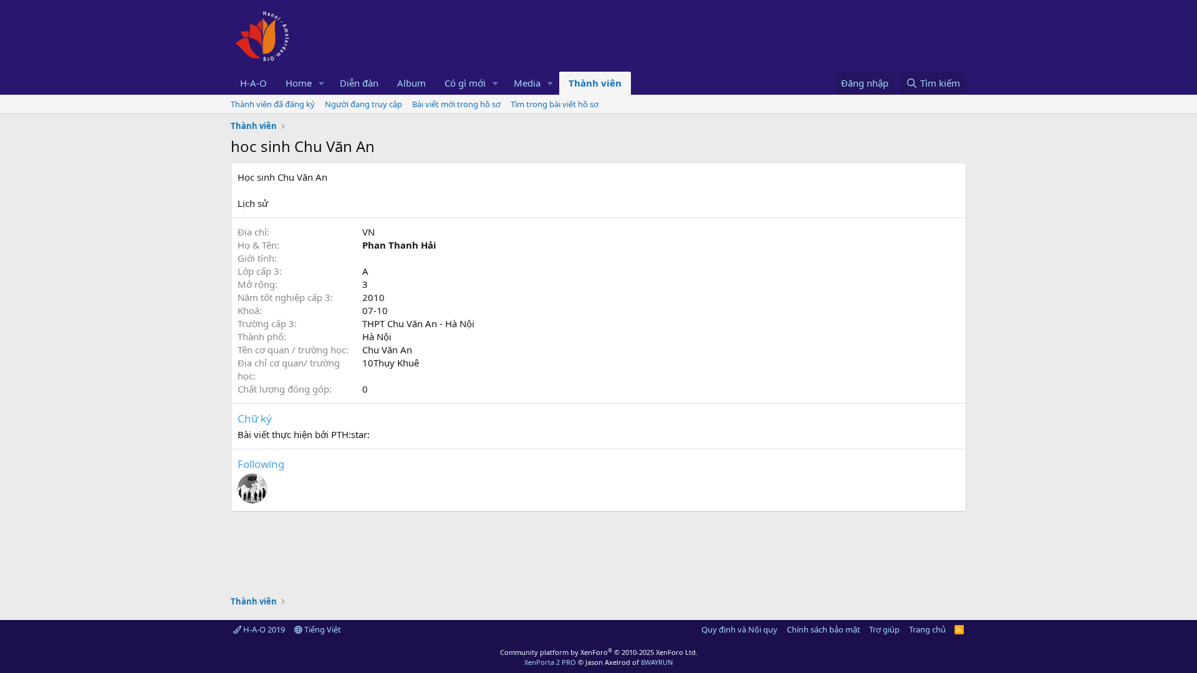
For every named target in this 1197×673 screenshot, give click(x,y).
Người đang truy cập (363, 104)
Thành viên (595, 83)
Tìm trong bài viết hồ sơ (554, 104)
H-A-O (253, 83)
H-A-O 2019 (263, 629)
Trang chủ (927, 629)
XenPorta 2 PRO (550, 662)
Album (411, 83)
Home (299, 83)
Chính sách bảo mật (823, 629)
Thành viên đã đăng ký (273, 104)
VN (368, 232)
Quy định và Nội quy (739, 629)
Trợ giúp (884, 629)
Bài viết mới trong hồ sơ (456, 104)
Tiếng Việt (321, 629)
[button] (321, 83)
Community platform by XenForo (599, 652)
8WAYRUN (657, 662)
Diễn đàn (359, 83)
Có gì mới (465, 83)
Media (527, 83)
